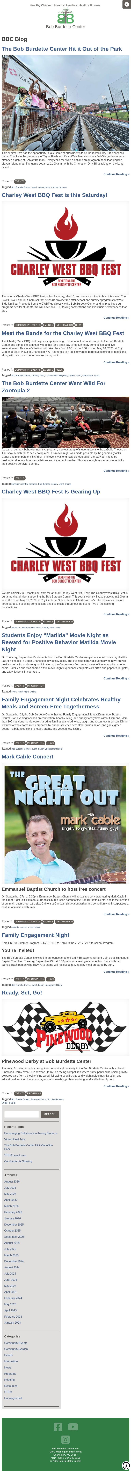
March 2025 (11, 1255)
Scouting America (55, 1099)
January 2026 (12, 1218)
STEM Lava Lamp (15, 1155)
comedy (15, 927)
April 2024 (10, 1292)
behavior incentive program (24, 484)
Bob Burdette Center (20, 187)
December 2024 (14, 1261)
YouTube (73, 1426)
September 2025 (14, 1236)
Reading (9, 1379)
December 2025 (14, 1224)
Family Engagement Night (50, 749)
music (97, 375)
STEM (8, 1392)
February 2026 (13, 1212)
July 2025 (10, 1249)
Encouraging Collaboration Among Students (30, 1133)
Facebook (58, 1426)
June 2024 (10, 1279)
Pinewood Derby (38, 1099)
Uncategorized (13, 1398)
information (87, 375)
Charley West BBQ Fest (56, 375)
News (79, 325)
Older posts (9, 1102)
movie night (23, 692)
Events (20, 181)
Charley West (38, 375)
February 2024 (13, 1298)
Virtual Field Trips (15, 1139)
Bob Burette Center (20, 1099)
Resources (10, 1385)
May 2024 (10, 1286)
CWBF (72, 375)
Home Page (65, 18)
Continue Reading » (116, 174)
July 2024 (10, 1273)
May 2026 (10, 1193)
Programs (34, 1093)
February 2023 (13, 1316)
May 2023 (10, 1304)
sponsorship (44, 187)
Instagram (65, 1439)
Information (64, 325)
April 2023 (10, 1310)
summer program (59, 187)
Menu (126, 4)
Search (49, 1114)
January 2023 (12, 1322)
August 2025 (12, 1242)
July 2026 (10, 1187)
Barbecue (15, 627)
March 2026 (11, 1206)
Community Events (28, 325)
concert (23, 927)
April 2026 (10, 1199)
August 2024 (12, 1267)
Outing (68, 484)
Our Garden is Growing (18, 1161)
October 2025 (12, 1230)
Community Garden (16, 1349)
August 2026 (12, 1181)
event (34, 187)
